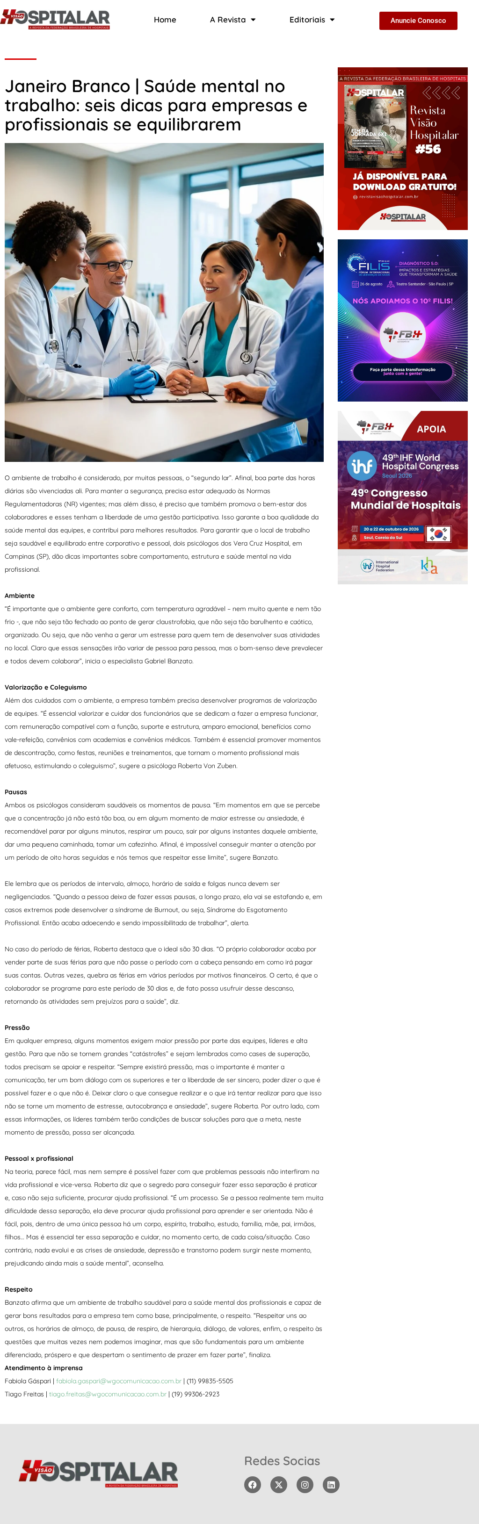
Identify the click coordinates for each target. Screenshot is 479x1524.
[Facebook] (252, 1484)
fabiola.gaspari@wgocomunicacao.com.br (118, 1381)
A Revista (228, 19)
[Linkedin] (331, 1484)
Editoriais (307, 19)
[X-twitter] (278, 1484)
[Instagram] (305, 1484)
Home (165, 19)
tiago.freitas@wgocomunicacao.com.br (108, 1394)
